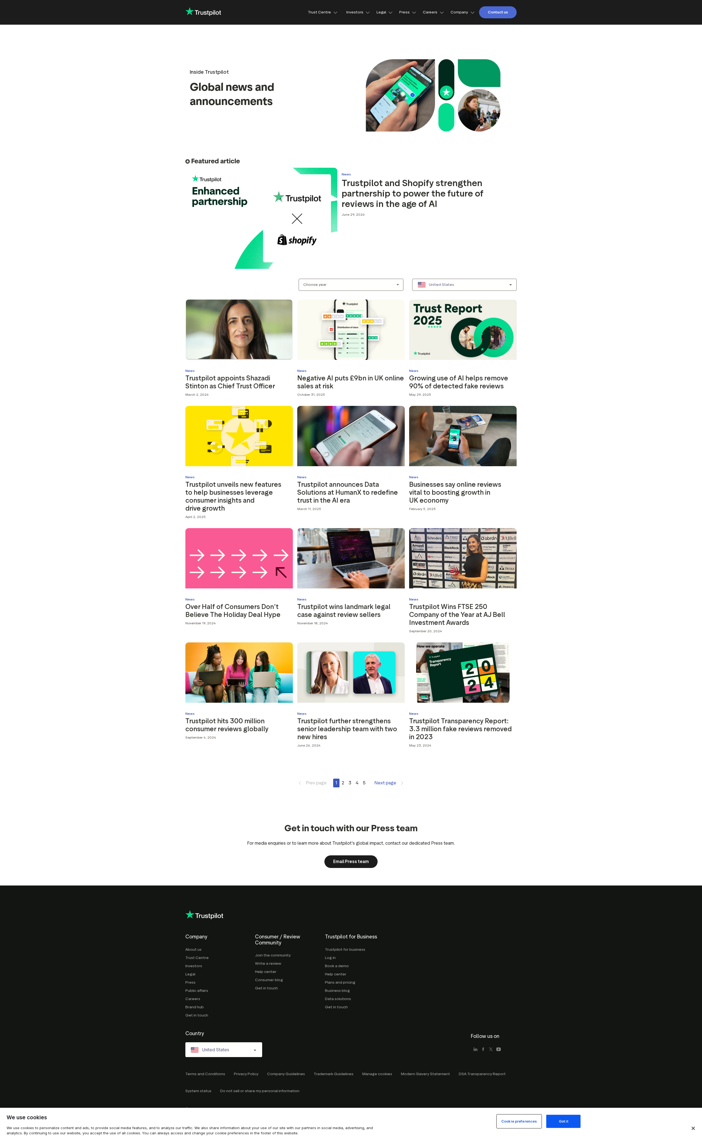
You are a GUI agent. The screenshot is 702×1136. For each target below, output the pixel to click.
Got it (563, 1121)
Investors (354, 12)
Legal (381, 12)
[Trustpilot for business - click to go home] (203, 12)
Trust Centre (319, 12)
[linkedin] (475, 1049)
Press (404, 12)
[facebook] (483, 1049)
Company (459, 12)
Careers (430, 12)
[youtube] (498, 1049)
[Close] (693, 1128)
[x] (491, 1049)
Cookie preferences (519, 1121)
